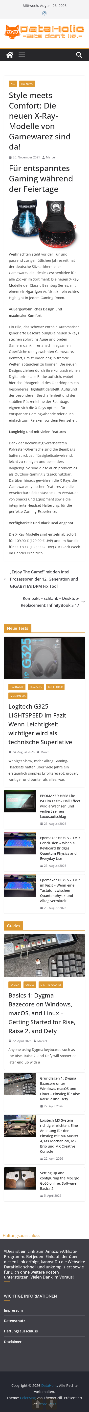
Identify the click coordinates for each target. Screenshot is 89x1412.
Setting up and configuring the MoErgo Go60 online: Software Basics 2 (59, 1181)
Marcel (51, 157)
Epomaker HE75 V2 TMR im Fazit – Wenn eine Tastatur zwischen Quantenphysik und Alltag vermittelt (60, 890)
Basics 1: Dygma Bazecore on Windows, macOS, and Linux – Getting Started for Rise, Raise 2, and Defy (41, 1013)
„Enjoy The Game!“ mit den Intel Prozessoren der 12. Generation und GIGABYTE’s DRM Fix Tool (44, 579)
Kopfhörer (55, 687)
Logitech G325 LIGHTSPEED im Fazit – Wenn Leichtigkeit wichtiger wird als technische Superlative (40, 724)
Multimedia (17, 695)
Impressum (13, 1310)
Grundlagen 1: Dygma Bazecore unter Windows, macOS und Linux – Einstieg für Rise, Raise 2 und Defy (60, 1088)
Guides (29, 984)
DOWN (51, 1404)
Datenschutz (14, 1320)
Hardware (16, 687)
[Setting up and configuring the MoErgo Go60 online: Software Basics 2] (20, 1184)
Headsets (36, 687)
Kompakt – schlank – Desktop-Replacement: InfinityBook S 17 (50, 602)
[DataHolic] (10, 55)
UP (37, 1404)
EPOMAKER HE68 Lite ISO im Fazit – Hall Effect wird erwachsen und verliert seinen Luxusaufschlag (60, 806)
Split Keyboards (51, 984)
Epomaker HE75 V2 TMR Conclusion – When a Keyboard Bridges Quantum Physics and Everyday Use (60, 848)
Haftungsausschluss (21, 1235)
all (13, 84)
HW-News (27, 84)
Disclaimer (13, 1341)
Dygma (14, 984)
